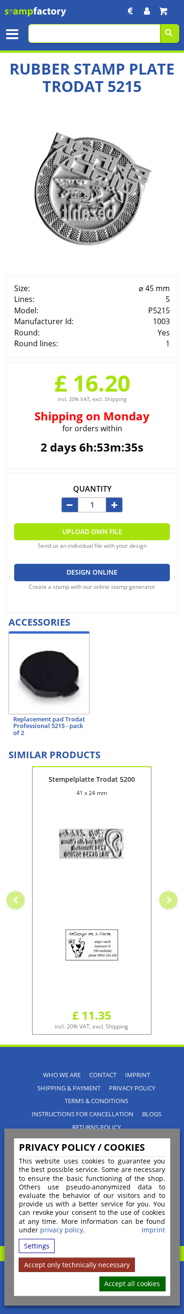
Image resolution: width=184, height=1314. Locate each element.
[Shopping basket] (163, 11)
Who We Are (62, 1075)
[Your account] (147, 11)
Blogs (151, 1114)
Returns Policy (96, 1127)
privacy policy (61, 1229)
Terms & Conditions (96, 1101)
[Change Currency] (130, 11)
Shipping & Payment (68, 1088)
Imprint (153, 1230)
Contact (103, 1075)
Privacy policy (132, 1088)
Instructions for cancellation (83, 1114)
